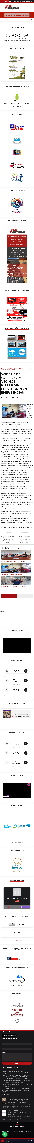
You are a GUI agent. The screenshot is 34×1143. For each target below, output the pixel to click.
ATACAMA (10, 367)
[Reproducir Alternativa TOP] (26, 680)
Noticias (7, 1131)
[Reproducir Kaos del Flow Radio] (26, 762)
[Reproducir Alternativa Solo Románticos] (26, 690)
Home (4, 367)
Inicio (3, 1131)
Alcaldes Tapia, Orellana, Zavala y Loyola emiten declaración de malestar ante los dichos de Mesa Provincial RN (20, 1100)
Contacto (21, 1131)
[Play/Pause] (2, 1140)
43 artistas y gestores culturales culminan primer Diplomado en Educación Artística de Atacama (16, 1090)
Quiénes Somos (28, 1131)
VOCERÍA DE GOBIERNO (6, 368)
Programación (14, 1131)
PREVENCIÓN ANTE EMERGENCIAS (22, 367)
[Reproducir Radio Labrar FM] (26, 743)
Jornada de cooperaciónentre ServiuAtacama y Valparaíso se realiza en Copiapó (17, 1081)
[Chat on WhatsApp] (4, 1134)
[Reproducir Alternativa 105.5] (26, 671)
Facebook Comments (25, 596)
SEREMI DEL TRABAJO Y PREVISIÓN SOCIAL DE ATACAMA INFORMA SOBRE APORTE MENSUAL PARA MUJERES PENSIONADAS (17, 1076)
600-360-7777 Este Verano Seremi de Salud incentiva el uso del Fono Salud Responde (20, 1112)
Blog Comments (9, 596)
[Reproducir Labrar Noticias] (26, 753)
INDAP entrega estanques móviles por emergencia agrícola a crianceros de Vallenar (16, 1072)
